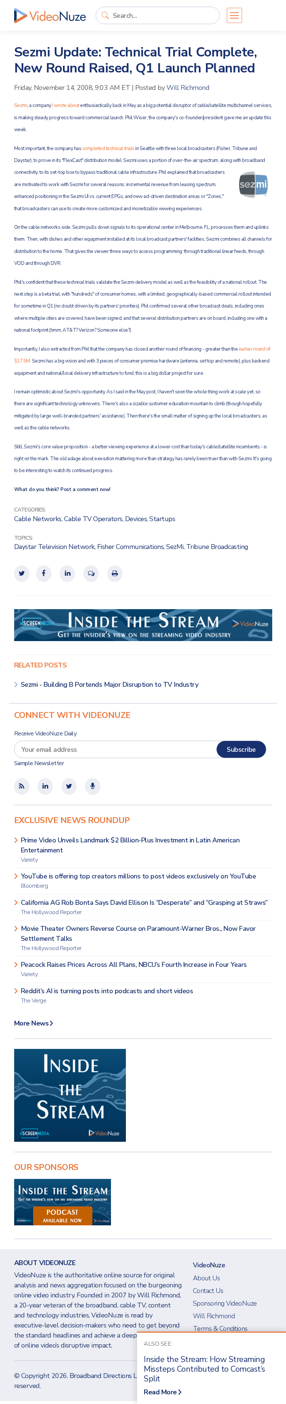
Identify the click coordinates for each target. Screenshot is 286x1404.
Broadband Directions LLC (107, 1375)
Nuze (50, 15)
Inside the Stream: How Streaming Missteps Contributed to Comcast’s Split (204, 1369)
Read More (160, 1392)
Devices (136, 518)
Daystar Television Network (54, 546)
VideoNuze (209, 1265)
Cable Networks (37, 518)
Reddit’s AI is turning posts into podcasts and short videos (107, 996)
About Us (206, 1278)
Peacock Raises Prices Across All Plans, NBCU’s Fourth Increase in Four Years (134, 969)
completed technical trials (109, 148)
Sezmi (21, 105)
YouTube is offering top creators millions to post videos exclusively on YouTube (138, 881)
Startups (162, 518)
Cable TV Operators (93, 518)
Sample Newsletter (39, 763)
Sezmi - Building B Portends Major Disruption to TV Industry (109, 684)
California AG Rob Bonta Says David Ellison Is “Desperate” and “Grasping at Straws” (144, 907)
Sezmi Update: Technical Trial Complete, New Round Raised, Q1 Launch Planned (135, 60)
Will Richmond (188, 87)
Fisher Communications (130, 546)
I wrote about (66, 105)
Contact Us (208, 1290)
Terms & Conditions (220, 1328)
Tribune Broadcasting (217, 546)
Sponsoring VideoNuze (225, 1303)
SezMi (175, 546)
